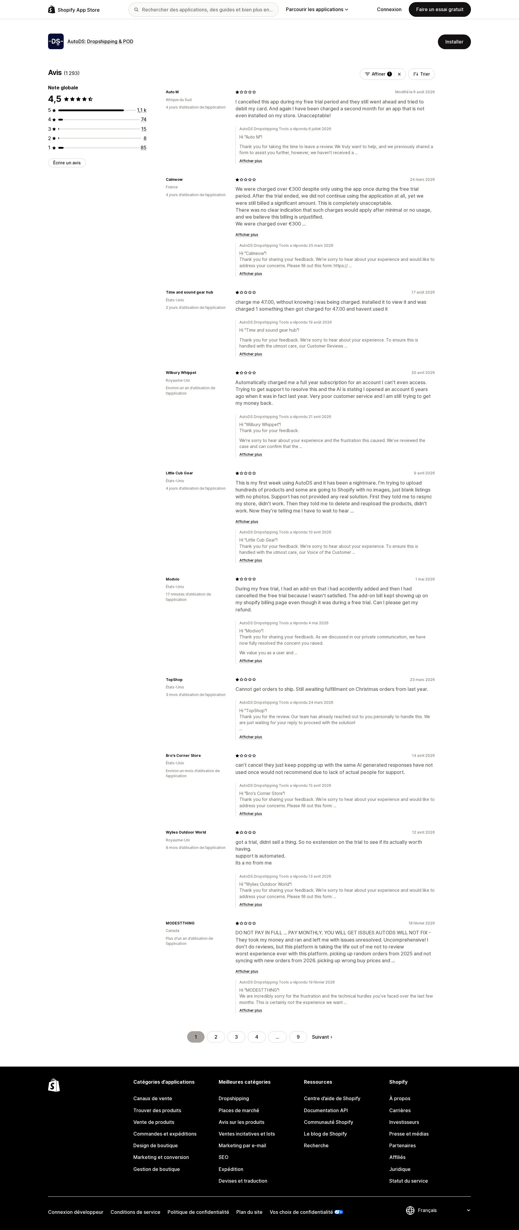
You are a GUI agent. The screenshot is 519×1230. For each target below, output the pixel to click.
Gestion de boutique (156, 1169)
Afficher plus (250, 161)
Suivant (320, 1037)
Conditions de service (135, 1212)
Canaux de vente (152, 1098)
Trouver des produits (157, 1110)
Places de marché (239, 1110)
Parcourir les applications (314, 9)
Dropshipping (234, 1098)
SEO (224, 1157)
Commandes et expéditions (164, 1134)
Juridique (400, 1169)
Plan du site (249, 1212)
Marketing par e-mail (242, 1145)
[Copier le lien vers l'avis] (182, 92)
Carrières (400, 1110)
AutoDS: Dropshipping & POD (100, 41)
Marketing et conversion (161, 1157)
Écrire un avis (67, 162)
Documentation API (326, 1110)
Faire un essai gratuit (439, 9)
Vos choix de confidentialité (301, 1212)
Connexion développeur (75, 1212)
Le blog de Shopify (325, 1134)
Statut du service (408, 1181)
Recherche (316, 1145)
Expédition (231, 1169)
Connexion (389, 9)
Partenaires (402, 1145)
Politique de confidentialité (198, 1212)
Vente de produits (153, 1122)
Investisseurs (404, 1122)
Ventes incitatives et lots (247, 1134)
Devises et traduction (243, 1181)
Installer (454, 42)
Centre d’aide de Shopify (332, 1098)
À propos (399, 1098)
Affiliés (397, 1157)
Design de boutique (155, 1145)
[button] (399, 74)
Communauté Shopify (328, 1122)
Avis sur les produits (241, 1122)
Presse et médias (409, 1134)
